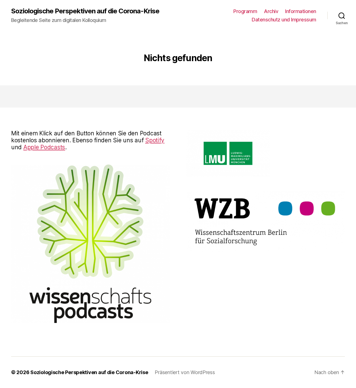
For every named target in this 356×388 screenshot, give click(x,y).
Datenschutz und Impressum (284, 20)
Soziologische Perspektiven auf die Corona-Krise (85, 11)
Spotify (154, 140)
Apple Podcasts (44, 147)
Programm (245, 11)
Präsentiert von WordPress (185, 372)
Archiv (271, 11)
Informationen (300, 11)
